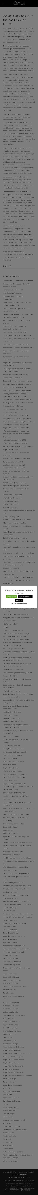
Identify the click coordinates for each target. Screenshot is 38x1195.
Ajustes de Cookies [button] (25, 597)
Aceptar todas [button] (11, 597)
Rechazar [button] (19, 600)
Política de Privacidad (19, 604)
